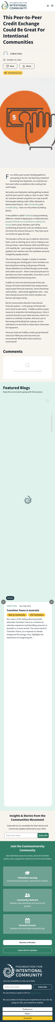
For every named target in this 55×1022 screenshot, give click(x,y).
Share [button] (28, 66)
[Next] (51, 602)
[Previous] (3, 602)
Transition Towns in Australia (23, 610)
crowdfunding (12, 207)
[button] (47, 5)
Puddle (28, 215)
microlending (34, 204)
